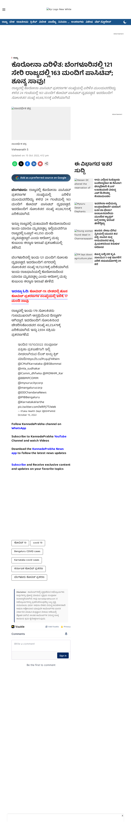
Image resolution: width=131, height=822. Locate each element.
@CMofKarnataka (30, 364)
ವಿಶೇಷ (89, 22)
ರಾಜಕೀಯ (22, 22)
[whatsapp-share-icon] (14, 166)
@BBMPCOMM (28, 378)
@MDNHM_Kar (53, 373)
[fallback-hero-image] (83, 183)
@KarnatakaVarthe (31, 402)
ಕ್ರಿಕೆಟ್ (33, 22)
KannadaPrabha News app (38, 451)
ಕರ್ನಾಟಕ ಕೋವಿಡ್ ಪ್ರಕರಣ (28, 569)
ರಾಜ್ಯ (5, 22)
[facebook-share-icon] (27, 166)
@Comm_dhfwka (30, 373)
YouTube (60, 436)
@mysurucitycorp (30, 383)
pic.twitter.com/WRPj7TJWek (37, 407)
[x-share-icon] (21, 166)
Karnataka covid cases (26, 560)
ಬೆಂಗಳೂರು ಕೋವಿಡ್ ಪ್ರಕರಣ (29, 577)
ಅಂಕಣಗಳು (77, 22)
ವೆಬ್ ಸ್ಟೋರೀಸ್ (103, 22)
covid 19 (37, 543)
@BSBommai (52, 364)
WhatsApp (19, 428)
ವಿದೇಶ (42, 22)
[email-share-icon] (40, 166)
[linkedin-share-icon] (33, 166)
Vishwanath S (20, 149)
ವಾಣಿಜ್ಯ (52, 22)
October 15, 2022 (27, 415)
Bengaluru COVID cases (27, 551)
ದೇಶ (12, 22)
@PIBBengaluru (29, 397)
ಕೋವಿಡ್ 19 (20, 543)
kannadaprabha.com (46, 599)
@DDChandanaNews (32, 392)
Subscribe (19, 465)
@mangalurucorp (30, 388)
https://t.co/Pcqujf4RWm (43, 359)
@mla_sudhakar (29, 369)
